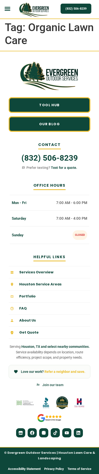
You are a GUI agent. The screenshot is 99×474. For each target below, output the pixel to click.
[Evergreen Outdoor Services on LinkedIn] (78, 432)
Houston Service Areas (40, 284)
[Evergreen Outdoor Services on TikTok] (55, 432)
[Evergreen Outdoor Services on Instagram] (43, 432)
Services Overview (36, 272)
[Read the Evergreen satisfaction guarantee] (62, 403)
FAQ (23, 308)
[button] (7, 8)
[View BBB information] (45, 402)
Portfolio (27, 296)
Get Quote (29, 332)
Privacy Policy (54, 469)
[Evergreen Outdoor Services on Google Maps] (20, 432)
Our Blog (49, 124)
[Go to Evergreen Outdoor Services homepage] (49, 76)
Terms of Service (79, 469)
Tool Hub (49, 105)
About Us (27, 320)
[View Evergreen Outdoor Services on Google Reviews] (49, 418)
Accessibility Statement (24, 469)
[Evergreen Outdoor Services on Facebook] (32, 432)
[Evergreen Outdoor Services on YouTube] (66, 432)
